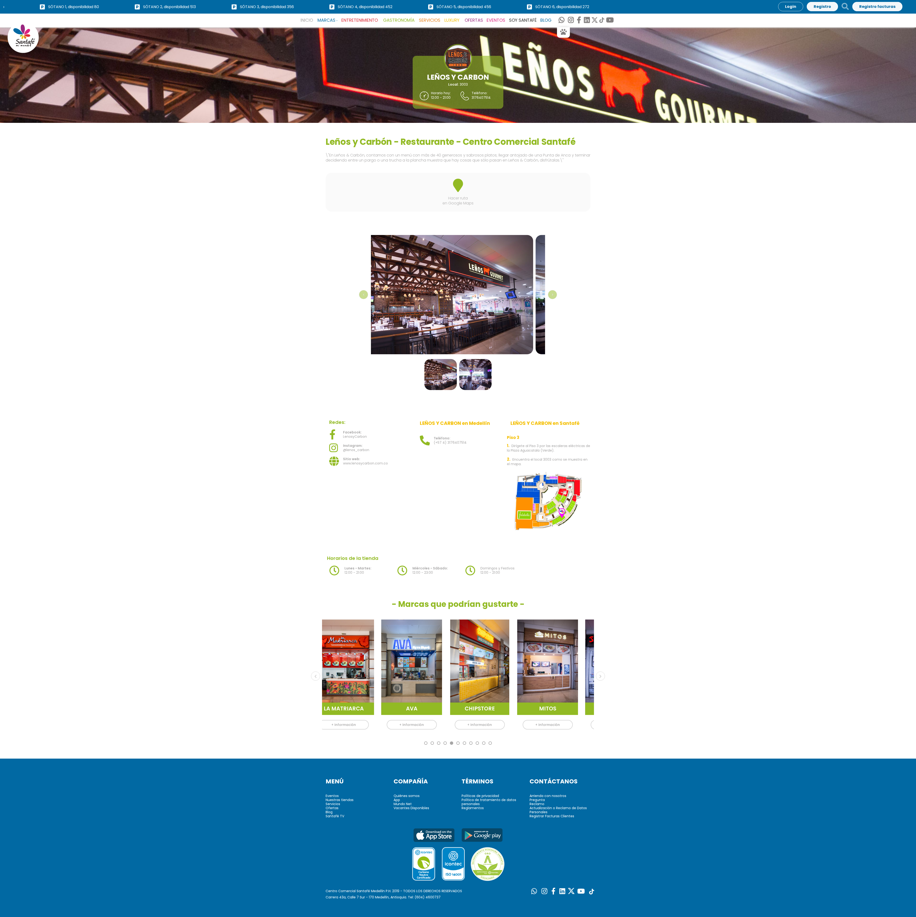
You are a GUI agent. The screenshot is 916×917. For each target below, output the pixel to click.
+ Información (355, 724)
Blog (329, 812)
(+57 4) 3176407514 (450, 440)
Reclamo (537, 804)
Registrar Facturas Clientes (552, 816)
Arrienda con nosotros (548, 795)
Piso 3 (513, 437)
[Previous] (315, 676)
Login (790, 6)
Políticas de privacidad (480, 795)
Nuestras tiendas (340, 799)
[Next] (552, 294)
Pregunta (537, 799)
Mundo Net (403, 804)
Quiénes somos (407, 795)
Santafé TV (335, 816)
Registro (822, 6)
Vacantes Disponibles (411, 808)
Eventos (332, 795)
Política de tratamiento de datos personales (489, 801)
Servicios (333, 804)
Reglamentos (473, 808)
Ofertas (332, 808)
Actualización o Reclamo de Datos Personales (558, 810)
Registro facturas (877, 6)
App (397, 799)
